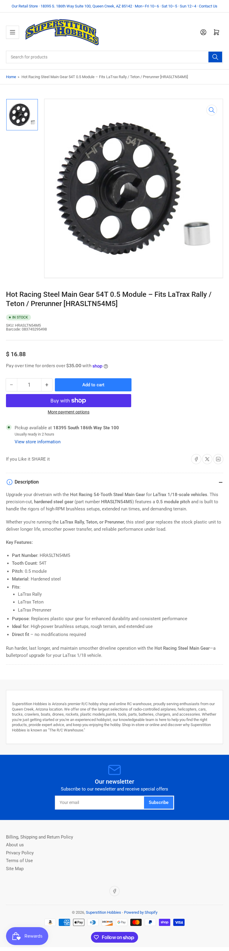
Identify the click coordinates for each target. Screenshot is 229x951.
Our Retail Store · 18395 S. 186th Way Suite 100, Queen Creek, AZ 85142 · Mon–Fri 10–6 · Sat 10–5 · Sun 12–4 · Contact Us (114, 6)
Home (11, 77)
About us (15, 844)
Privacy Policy (20, 853)
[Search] (215, 57)
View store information (38, 441)
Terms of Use (19, 860)
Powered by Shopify (140, 912)
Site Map (15, 868)
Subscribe (158, 802)
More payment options (68, 412)
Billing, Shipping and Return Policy (39, 837)
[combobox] (114, 57)
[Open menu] (12, 32)
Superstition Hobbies (103, 912)
